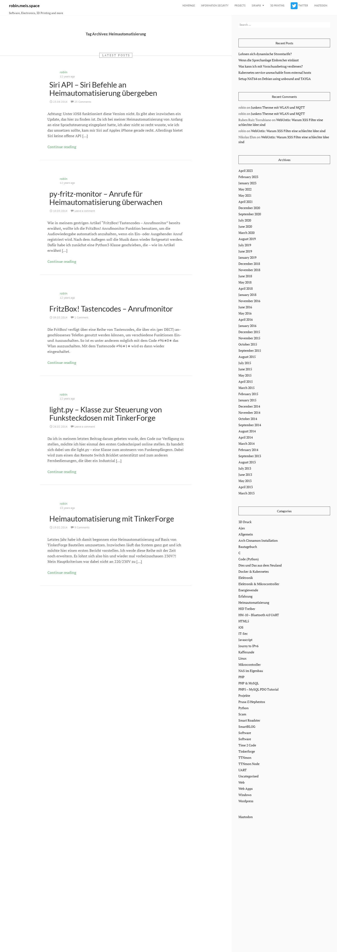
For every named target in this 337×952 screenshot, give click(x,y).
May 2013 (244, 481)
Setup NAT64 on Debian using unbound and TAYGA (274, 78)
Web (241, 782)
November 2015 (249, 338)
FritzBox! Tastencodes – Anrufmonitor (111, 308)
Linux (242, 658)
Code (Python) (248, 559)
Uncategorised (248, 776)
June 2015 (245, 369)
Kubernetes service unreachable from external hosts (274, 72)
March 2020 (246, 232)
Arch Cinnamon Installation (258, 540)
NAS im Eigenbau (250, 671)
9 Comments (82, 527)
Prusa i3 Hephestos (251, 702)
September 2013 (249, 456)
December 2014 (249, 406)
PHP (241, 677)
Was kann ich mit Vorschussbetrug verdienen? (270, 66)
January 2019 (247, 257)
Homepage (188, 5)
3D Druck (244, 522)
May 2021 (244, 195)
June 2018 (245, 276)
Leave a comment (85, 210)
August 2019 (247, 239)
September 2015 (249, 350)
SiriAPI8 (256, 5)
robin (63, 72)
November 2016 (249, 301)
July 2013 (244, 468)
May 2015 (244, 375)
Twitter (303, 5)
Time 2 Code (247, 745)
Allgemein (245, 534)
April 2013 (245, 487)
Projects (240, 5)
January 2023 (247, 183)
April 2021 (245, 201)
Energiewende (248, 590)
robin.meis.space (24, 5)
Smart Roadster (249, 720)
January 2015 (247, 400)
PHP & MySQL (248, 683)
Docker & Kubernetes (253, 571)
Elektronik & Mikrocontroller (258, 584)
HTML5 (243, 621)
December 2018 (249, 263)
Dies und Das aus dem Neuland (260, 565)
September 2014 (249, 425)
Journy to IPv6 (248, 646)
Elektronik (245, 577)
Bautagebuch (247, 546)
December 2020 (249, 208)
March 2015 (246, 387)
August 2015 (247, 356)
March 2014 (246, 443)
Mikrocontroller (249, 664)
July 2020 (244, 220)
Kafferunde (246, 652)
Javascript (245, 640)
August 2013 (247, 462)
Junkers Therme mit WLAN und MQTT (278, 107)
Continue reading (61, 146)
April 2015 (245, 381)
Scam (242, 714)
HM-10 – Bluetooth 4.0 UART (258, 615)
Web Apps (245, 788)
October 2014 (247, 418)
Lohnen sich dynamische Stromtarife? (265, 54)
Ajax (241, 528)
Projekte (244, 695)
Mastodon (320, 5)
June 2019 (245, 251)
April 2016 (245, 319)
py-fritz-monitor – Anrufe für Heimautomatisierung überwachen (105, 198)
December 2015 (249, 332)
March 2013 (246, 493)
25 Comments (83, 101)
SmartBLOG (246, 726)
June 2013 (245, 474)
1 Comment (81, 317)
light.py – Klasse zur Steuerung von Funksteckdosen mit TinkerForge (105, 413)
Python (243, 708)
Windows (244, 795)
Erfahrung (245, 596)
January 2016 (247, 325)
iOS (240, 627)
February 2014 (248, 450)
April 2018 (245, 288)
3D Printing (277, 5)
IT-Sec (243, 633)
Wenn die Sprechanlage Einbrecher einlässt (268, 60)
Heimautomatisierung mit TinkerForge (111, 518)
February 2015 (248, 394)
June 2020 (245, 226)
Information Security (214, 5)
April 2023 (245, 170)
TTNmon (244, 757)
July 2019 (244, 245)
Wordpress (245, 801)
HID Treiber (246, 608)
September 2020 (249, 214)
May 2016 (244, 313)
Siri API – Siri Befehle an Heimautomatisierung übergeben (103, 88)
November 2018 (249, 270)
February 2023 (248, 177)
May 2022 (244, 189)
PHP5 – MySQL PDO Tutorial (258, 689)
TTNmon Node (249, 764)
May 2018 (244, 282)
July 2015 (244, 363)
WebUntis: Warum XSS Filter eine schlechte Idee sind (288, 131)
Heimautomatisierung (253, 602)
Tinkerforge (246, 751)
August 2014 (247, 431)
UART (242, 770)
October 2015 (247, 344)
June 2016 (245, 307)
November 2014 (249, 412)
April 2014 (245, 437)
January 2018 (247, 294)
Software (244, 733)
